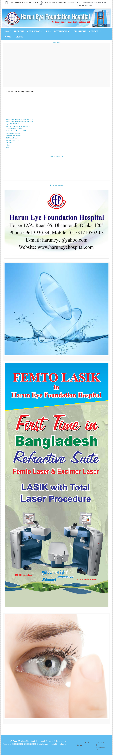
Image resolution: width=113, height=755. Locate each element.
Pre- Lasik (9, 143)
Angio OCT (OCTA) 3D (12, 124)
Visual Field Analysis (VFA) (14, 129)
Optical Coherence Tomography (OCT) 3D (19, 121)
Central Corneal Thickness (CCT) (16, 131)
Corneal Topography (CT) (14, 133)
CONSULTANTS (34, 31)
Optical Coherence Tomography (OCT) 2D (19, 119)
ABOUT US (19, 31)
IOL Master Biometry (12, 138)
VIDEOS (19, 36)
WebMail (88, 5)
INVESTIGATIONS (62, 31)
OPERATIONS (80, 31)
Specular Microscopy (12, 140)
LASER (48, 31)
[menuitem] (7, 31)
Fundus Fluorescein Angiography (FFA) (18, 126)
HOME (8, 31)
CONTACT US (95, 31)
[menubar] (56, 33)
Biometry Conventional (13, 136)
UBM (7, 147)
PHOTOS (9, 36)
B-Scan (8, 145)
